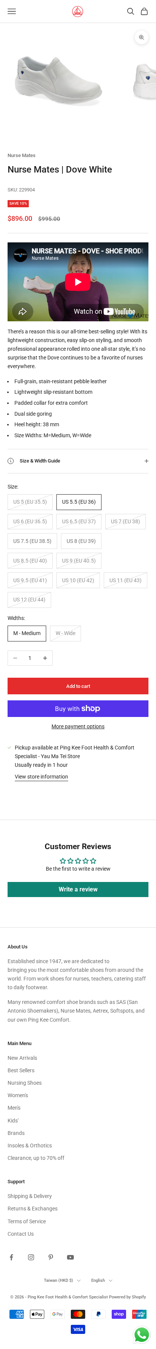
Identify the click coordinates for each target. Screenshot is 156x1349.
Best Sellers (21, 1070)
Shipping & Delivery (30, 1196)
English (98, 1280)
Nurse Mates (22, 155)
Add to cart (78, 686)
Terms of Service (27, 1221)
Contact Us (21, 1234)
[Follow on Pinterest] (51, 1257)
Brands (16, 1133)
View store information (41, 777)
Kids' (13, 1121)
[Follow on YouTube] (70, 1257)
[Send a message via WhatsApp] (141, 1334)
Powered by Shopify (127, 1297)
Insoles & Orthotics (30, 1145)
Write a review (78, 889)
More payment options (78, 726)
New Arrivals (22, 1058)
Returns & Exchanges (33, 1209)
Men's (14, 1108)
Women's (18, 1095)
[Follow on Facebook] (11, 1257)
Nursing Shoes (25, 1083)
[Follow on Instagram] (31, 1257)
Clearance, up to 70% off (36, 1158)
